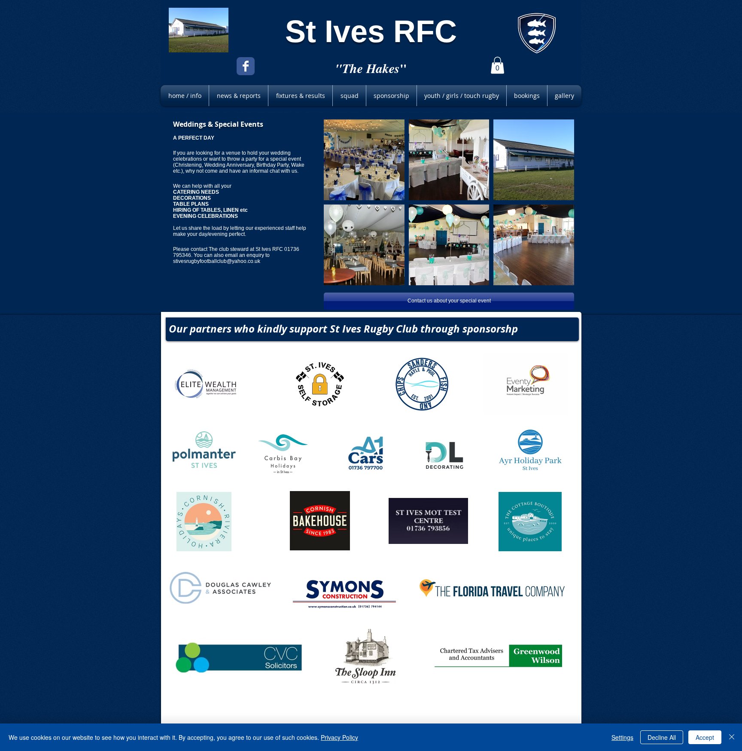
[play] (556, 278)
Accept (705, 737)
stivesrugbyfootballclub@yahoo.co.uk (216, 261)
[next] (556, 210)
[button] (497, 65)
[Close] (732, 737)
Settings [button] (622, 737)
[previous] (342, 210)
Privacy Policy (339, 737)
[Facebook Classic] (246, 66)
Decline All (662, 737)
